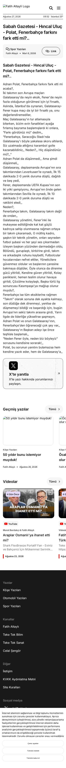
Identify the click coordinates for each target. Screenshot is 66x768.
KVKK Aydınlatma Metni (19, 679)
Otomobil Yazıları (15, 598)
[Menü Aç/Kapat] (58, 8)
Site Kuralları (11, 687)
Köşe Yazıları (12, 590)
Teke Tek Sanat (13, 642)
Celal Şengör (12, 650)
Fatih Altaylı (11, 626)
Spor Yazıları (12, 606)
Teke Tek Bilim (13, 634)
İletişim (7, 671)
